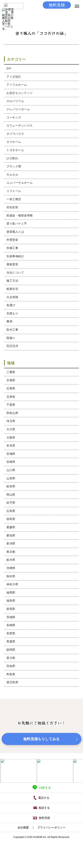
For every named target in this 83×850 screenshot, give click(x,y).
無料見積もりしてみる (41, 739)
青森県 (10, 641)
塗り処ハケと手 (16, 223)
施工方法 (12, 280)
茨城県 (10, 617)
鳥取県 (10, 674)
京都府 (10, 380)
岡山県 (10, 494)
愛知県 (10, 535)
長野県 (10, 633)
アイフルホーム (16, 84)
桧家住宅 (12, 288)
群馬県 (10, 608)
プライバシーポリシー (51, 827)
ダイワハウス (15, 133)
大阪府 (10, 437)
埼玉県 (10, 421)
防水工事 (12, 329)
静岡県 (10, 649)
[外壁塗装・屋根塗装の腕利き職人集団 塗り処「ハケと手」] (8, 14)
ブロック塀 (13, 166)
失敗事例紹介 (15, 256)
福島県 (10, 600)
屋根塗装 (12, 264)
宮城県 (10, 453)
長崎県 (10, 625)
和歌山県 (12, 413)
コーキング (13, 117)
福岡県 (10, 592)
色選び (10, 305)
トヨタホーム (15, 150)
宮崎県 (10, 461)
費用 (9, 321)
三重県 (10, 372)
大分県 (10, 429)
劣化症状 (12, 207)
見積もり (12, 313)
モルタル (12, 174)
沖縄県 (10, 568)
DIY (8, 68)
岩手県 (10, 502)
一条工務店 (13, 199)
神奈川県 (12, 584)
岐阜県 (10, 486)
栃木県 (10, 559)
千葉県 (10, 404)
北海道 (10, 396)
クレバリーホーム (18, 109)
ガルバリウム (15, 101)
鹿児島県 (12, 682)
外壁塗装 (12, 239)
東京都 (10, 551)
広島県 (10, 510)
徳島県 (10, 519)
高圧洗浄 (12, 346)
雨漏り (10, 338)
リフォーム (13, 190)
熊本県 (10, 576)
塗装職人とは (15, 231)
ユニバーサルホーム (19, 182)
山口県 (10, 470)
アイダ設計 (13, 76)
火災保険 (12, 297)
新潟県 (10, 543)
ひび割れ (12, 158)
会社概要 (23, 827)
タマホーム (13, 141)
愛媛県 (10, 527)
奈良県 (10, 445)
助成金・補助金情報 (19, 215)
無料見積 (57, 5)
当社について (15, 272)
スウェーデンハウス (19, 125)
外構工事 (12, 248)
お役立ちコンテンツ (19, 93)
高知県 (10, 666)
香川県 (10, 658)
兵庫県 (10, 388)
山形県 (10, 478)
